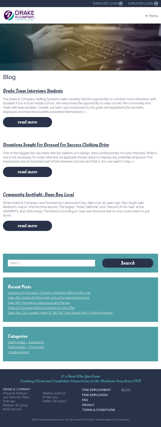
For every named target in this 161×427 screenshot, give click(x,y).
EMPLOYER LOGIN (140, 3)
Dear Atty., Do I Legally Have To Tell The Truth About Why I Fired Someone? (60, 313)
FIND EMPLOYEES (95, 395)
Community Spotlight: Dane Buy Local (38, 194)
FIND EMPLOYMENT (96, 390)
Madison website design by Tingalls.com (108, 419)
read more (27, 122)
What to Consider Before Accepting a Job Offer (41, 308)
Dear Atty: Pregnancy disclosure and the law (39, 303)
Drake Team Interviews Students (33, 91)
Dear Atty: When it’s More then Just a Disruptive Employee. (49, 298)
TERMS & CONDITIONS (98, 410)
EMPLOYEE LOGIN (105, 3)
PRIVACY (88, 405)
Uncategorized (18, 352)
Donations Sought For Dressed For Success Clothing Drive (56, 145)
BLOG (126, 390)
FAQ (85, 400)
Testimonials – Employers (26, 347)
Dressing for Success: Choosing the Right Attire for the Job (49, 293)
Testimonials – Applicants (26, 342)
